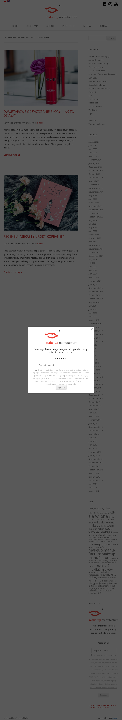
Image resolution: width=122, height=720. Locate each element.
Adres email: (61, 358)
